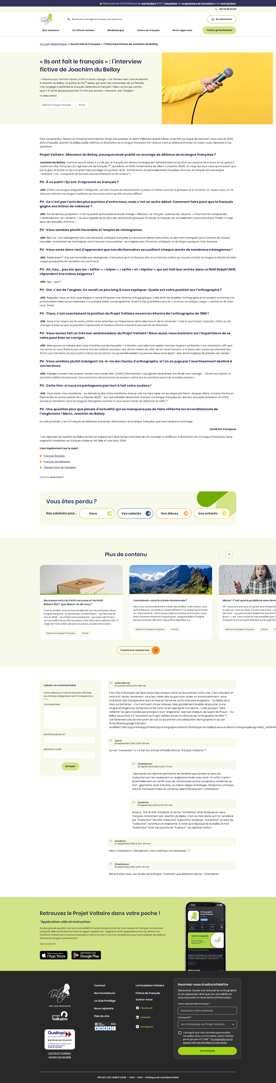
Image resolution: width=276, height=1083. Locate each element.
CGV (139, 1077)
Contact (99, 985)
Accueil (44, 44)
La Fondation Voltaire (150, 985)
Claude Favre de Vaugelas (60, 467)
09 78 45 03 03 (227, 9)
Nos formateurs (104, 993)
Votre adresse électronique (194, 1003)
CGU (131, 1077)
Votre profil (185, 1017)
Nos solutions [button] (50, 30)
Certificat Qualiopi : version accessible (60, 1055)
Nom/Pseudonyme (55, 734)
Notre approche (182, 30)
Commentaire (52, 704)
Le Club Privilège (105, 1001)
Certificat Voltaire (83, 30)
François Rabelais (54, 456)
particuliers (149, 3)
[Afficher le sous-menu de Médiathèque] (128, 30)
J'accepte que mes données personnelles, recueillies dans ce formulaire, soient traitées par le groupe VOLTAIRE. (210, 1037)
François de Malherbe (57, 462)
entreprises (228, 3)
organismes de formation (198, 3)
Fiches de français (148, 30)
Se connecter (224, 19)
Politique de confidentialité (162, 1077)
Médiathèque (115, 30)
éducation (171, 3)
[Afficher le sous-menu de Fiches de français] (164, 30)
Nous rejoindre (104, 1008)
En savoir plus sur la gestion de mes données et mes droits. (208, 1041)
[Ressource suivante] (229, 554)
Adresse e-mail (53, 749)
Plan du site (101, 1016)
